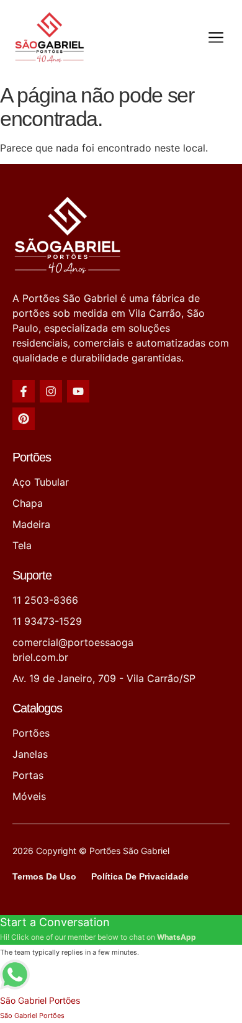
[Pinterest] (23, 418)
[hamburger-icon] (216, 39)
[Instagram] (51, 391)
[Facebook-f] (23, 391)
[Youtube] (78, 391)
